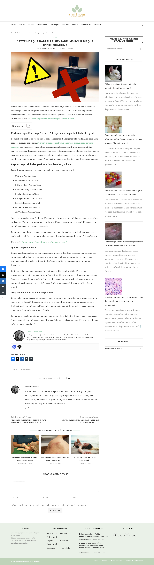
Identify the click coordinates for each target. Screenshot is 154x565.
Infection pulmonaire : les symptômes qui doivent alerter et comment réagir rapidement (124, 301)
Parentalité (86, 25)
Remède (31, 25)
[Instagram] (14, 347)
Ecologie (51, 548)
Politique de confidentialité (134, 561)
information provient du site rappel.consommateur (51, 118)
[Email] (26, 359)
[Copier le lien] (31, 359)
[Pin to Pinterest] (66, 378)
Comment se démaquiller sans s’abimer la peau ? (44, 242)
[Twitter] (19, 347)
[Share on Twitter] (64, 378)
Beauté (22, 25)
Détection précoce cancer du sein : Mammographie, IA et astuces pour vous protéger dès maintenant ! (123, 139)
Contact (104, 561)
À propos (95, 561)
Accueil (13, 33)
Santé (13, 25)
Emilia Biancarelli (50, 48)
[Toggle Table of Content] (27, 126)
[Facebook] (13, 359)
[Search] (142, 25)
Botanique (55, 25)
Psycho (75, 25)
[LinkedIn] (22, 359)
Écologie (65, 25)
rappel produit (26, 369)
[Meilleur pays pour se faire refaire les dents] (25, 444)
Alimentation (42, 25)
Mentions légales (116, 561)
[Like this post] (59, 378)
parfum (15, 369)
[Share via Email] (69, 378)
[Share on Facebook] (61, 378)
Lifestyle (97, 25)
